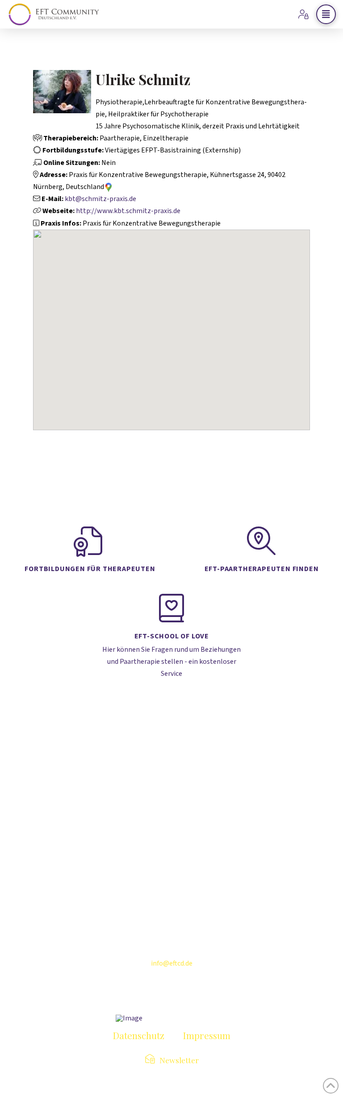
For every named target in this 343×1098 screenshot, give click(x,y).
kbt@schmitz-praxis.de (100, 199)
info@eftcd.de (171, 963)
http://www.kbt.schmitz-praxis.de (128, 211)
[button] (326, 14)
